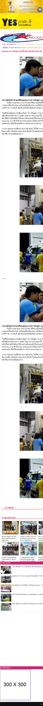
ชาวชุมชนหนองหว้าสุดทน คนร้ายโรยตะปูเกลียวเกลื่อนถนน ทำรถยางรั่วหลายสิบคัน (27, 559)
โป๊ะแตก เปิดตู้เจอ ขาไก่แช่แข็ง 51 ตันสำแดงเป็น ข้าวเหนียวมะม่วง (9, 538)
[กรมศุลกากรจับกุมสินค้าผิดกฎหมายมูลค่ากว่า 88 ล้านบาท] (10, 555)
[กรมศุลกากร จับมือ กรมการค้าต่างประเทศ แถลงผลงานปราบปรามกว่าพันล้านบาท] (28, 534)
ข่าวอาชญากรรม (11, 44)
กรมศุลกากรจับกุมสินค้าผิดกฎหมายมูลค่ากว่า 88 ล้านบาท (9, 559)
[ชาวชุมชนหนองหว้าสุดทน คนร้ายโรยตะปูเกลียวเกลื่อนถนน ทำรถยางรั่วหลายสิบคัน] (28, 555)
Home (4, 44)
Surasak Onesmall (14, 47)
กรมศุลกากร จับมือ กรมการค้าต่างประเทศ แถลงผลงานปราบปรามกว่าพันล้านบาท (28, 538)
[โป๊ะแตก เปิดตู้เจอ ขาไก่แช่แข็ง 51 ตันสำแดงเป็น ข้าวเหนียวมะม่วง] (10, 534)
